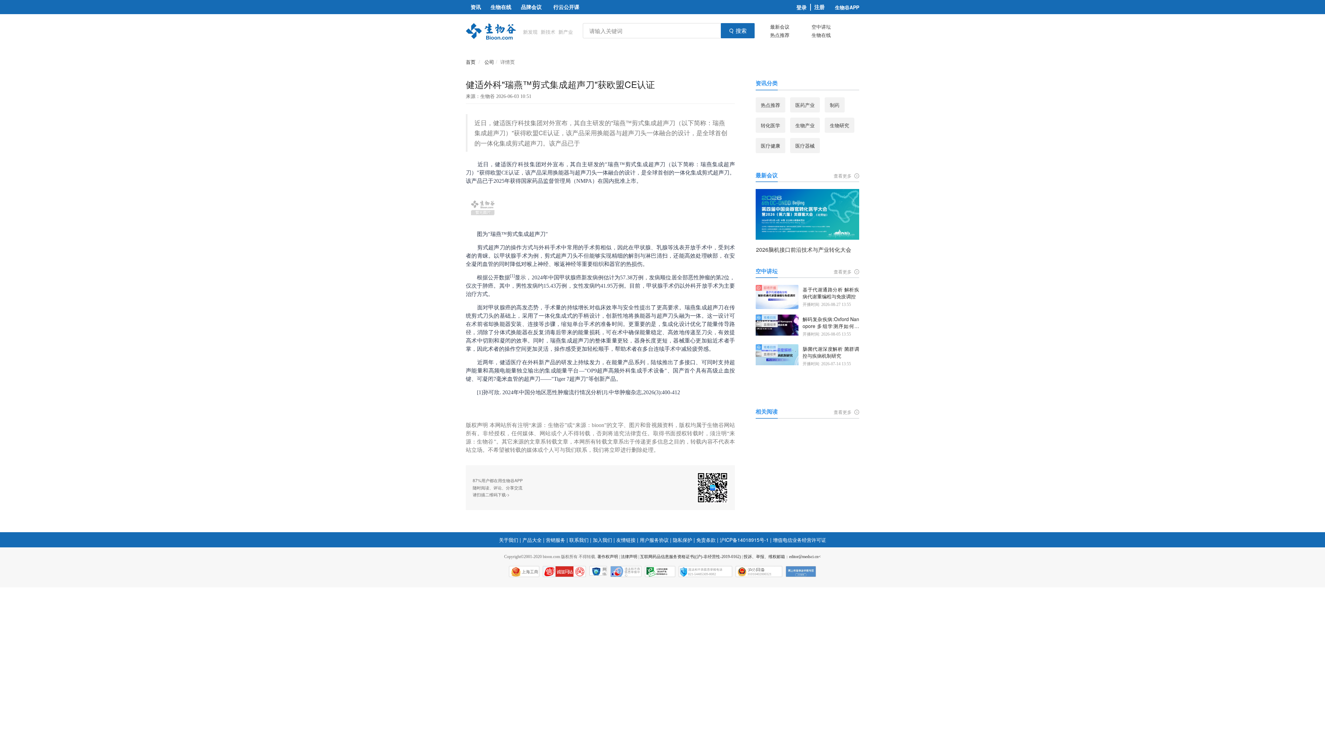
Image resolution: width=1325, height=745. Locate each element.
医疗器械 (805, 145)
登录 (801, 7)
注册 (819, 7)
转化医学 (770, 125)
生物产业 (805, 125)
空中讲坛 (821, 26)
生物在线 (821, 34)
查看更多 (843, 175)
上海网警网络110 (564, 571)
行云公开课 (566, 7)
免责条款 (706, 539)
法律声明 (629, 556)
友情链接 (626, 539)
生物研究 (839, 125)
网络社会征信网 (604, 571)
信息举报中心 (660, 571)
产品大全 (532, 539)
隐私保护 (682, 539)
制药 (835, 104)
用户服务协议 (654, 539)
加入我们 (602, 539)
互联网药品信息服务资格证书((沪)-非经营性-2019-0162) (690, 556)
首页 (470, 61)
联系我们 (579, 539)
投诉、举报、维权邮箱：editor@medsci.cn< (782, 556)
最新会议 (779, 26)
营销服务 (555, 539)
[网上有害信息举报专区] (801, 571)
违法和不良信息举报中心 (625, 571)
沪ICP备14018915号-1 (744, 539)
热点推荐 (779, 34)
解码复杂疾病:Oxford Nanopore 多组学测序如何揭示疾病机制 (831, 322)
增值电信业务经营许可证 (799, 539)
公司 (489, 61)
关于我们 (508, 539)
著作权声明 (607, 556)
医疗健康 (770, 145)
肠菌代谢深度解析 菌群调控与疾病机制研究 (831, 352)
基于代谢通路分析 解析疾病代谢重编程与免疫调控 (831, 293)
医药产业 (805, 104)
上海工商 (530, 571)
